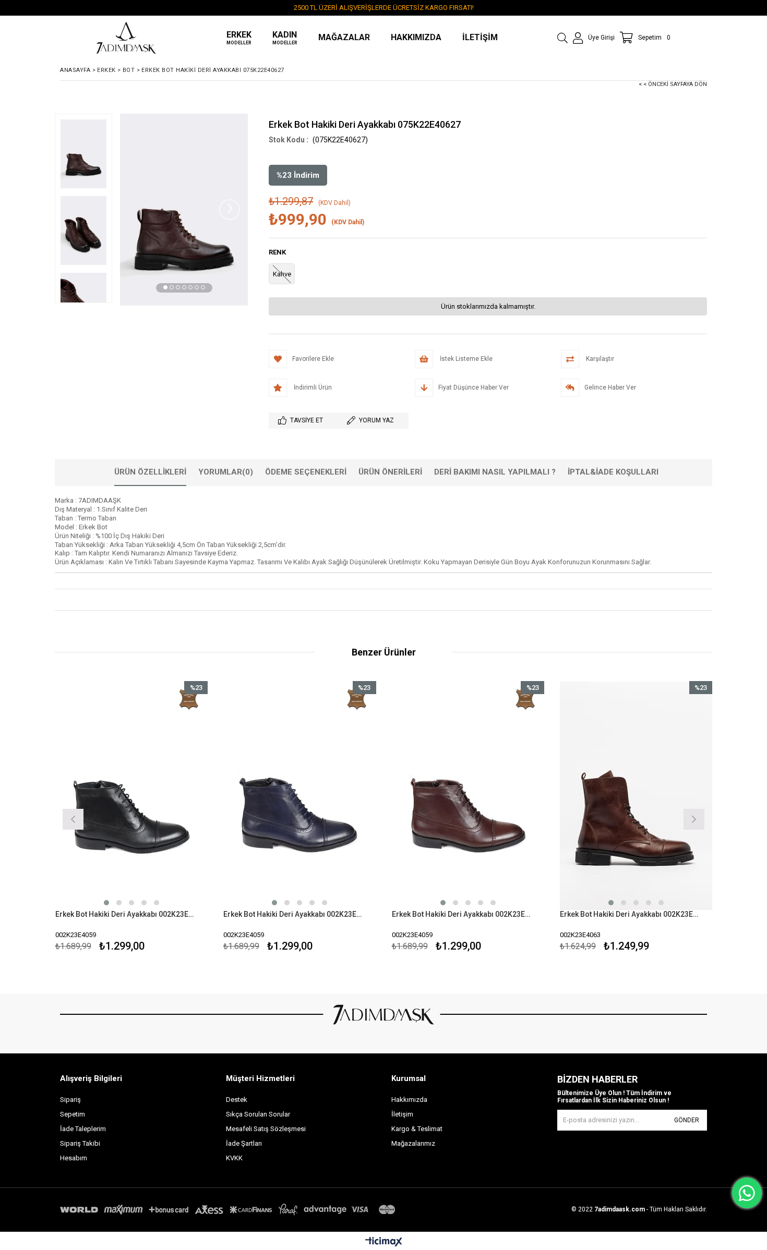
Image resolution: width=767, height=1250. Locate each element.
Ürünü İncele (168, 818)
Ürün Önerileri (390, 472)
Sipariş (70, 1099)
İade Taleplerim (83, 1129)
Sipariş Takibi (80, 1143)
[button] (165, 287)
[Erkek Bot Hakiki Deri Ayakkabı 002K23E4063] (636, 795)
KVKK (234, 1158)
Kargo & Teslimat (416, 1129)
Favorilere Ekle (131, 818)
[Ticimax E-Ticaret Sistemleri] (383, 1242)
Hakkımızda (409, 1099)
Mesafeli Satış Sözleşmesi (266, 1129)
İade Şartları (244, 1143)
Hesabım (73, 1158)
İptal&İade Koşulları (613, 472)
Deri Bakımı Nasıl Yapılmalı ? (495, 472)
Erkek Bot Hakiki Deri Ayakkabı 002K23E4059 (125, 914)
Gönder (686, 1120)
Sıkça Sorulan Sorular (258, 1114)
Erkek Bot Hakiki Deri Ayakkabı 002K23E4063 (630, 914)
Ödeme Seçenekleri (305, 472)
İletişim (402, 1114)
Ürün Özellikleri (150, 472)
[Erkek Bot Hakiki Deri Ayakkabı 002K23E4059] (131, 795)
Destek (236, 1099)
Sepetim (72, 1114)
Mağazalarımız (413, 1143)
